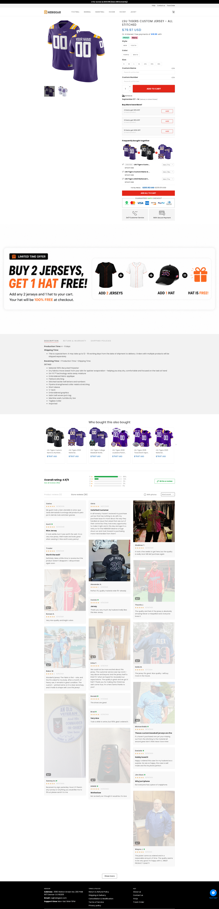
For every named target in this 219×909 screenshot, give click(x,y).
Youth (133, 45)
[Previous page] (46, 51)
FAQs (153, 6)
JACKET (133, 12)
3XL (152, 64)
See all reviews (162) (52, 483)
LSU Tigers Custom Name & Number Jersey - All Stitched (137, 172)
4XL (159, 64)
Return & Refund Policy (99, 891)
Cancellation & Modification (101, 898)
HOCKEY (123, 12)
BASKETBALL (99, 12)
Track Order (171, 6)
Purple (126, 55)
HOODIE (112, 12)
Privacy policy (95, 905)
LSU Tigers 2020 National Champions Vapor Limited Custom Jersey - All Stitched (164, 451)
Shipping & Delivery (97, 895)
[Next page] (106, 51)
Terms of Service (96, 902)
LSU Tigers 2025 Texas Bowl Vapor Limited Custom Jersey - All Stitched (142, 451)
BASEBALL (87, 12)
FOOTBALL (75, 12)
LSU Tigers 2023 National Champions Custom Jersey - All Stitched (137, 179)
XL (139, 64)
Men (125, 45)
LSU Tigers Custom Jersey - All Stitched (142, 164)
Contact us (161, 6)
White (135, 55)
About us (137, 891)
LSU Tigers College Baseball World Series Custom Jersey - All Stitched (98, 451)
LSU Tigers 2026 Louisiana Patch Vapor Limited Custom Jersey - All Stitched (120, 451)
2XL (145, 64)
